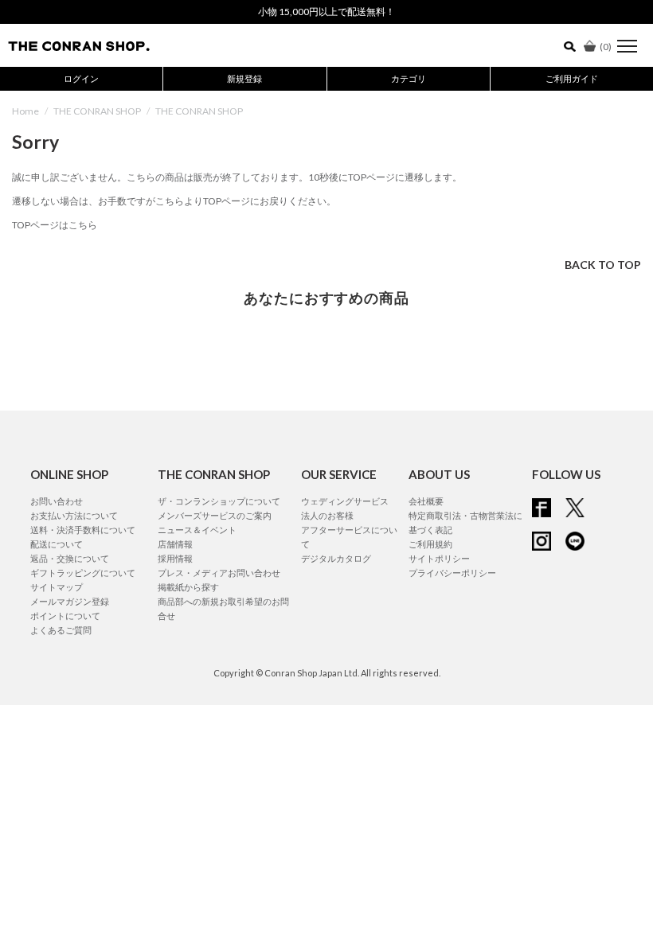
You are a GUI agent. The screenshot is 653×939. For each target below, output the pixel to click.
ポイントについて (65, 615)
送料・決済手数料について (82, 529)
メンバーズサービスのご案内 (215, 515)
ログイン (81, 78)
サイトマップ (56, 587)
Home (25, 111)
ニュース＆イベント (197, 529)
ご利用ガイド (571, 78)
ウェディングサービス (345, 501)
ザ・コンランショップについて (219, 501)
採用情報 (175, 558)
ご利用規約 (430, 544)
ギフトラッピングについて (82, 572)
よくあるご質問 (61, 630)
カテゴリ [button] (408, 78)
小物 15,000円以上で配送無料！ (326, 12)
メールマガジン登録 (69, 601)
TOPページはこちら (54, 225)
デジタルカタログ (336, 558)
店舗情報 (175, 544)
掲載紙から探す (188, 587)
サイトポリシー (439, 558)
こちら (169, 201)
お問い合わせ (56, 501)
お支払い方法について (74, 515)
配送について (56, 544)
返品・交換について (69, 558)
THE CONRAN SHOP (97, 111)
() (606, 47)
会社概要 (426, 501)
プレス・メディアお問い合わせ (219, 572)
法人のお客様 (327, 515)
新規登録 (244, 78)
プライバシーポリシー (452, 572)
